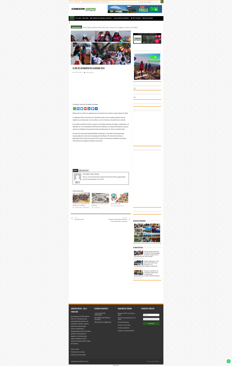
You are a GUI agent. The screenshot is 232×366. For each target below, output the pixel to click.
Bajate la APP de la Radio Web (126, 314)
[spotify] (148, 2)
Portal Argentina (123, 322)
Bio (76, 170)
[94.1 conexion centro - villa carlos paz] (135, 9)
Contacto (75, 22)
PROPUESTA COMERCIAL (102, 322)
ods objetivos (90, 72)
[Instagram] (79, 182)
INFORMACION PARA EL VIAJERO (102, 318)
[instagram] (147, 2)
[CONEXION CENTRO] (83, 9)
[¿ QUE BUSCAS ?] (162, 1)
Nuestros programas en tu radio (90, 1)
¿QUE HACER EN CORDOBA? (121, 18)
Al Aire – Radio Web (75, 1)
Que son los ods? (116, 203)
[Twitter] (141, 2)
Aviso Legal (75, 349)
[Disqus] (101, 275)
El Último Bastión (123, 328)
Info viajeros (148, 18)
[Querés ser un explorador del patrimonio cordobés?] (81, 198)
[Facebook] (139, 2)
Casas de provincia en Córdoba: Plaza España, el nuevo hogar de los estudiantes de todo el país (113, 27)
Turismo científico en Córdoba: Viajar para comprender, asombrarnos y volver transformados (147, 273)
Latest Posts (84, 170)
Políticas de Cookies (78, 352)
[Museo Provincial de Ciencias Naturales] (100, 198)
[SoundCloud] (145, 2)
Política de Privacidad (78, 355)
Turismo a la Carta (124, 325)
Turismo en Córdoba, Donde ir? (102, 18)
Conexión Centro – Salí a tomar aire (72, 18)
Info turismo (136, 18)
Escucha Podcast (105, 1)
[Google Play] (150, 2)
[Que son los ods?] (119, 198)
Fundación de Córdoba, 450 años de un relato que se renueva (117, 219)
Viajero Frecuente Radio (126, 331)
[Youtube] (142, 2)
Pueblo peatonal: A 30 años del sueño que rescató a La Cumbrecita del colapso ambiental (146, 263)
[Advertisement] (101, 89)
